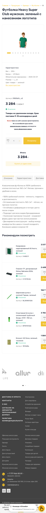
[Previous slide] (5, 373)
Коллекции (29, 450)
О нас (4, 404)
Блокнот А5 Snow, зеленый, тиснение (26, 339)
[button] (9, 53)
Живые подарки (30, 468)
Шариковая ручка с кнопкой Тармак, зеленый (26, 294)
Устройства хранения (33, 404)
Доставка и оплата (11, 397)
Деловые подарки (31, 439)
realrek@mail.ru (13, 485)
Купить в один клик (23, 164)
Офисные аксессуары (10, 435)
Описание (8, 178)
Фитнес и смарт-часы (33, 415)
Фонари (28, 411)
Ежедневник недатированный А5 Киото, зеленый (26, 248)
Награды (28, 461)
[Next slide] (40, 373)
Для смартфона (30, 400)
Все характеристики (13, 85)
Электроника (29, 397)
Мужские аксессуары (10, 464)
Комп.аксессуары (31, 408)
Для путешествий (8, 453)
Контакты (7, 400)
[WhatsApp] (8, 491)
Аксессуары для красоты (34, 457)
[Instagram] (4, 491)
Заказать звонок (13, 476)
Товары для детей (31, 453)
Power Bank (29, 419)
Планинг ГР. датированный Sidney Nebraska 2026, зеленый (26, 271)
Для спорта (6, 457)
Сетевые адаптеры (32, 422)
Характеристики (24, 178)
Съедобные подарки (32, 446)
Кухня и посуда (30, 429)
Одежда (5, 442)
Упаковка (28, 442)
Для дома (5, 461)
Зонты (4, 446)
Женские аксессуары (10, 468)
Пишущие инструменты (10, 439)
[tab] (23, 385)
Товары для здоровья (32, 464)
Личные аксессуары (32, 435)
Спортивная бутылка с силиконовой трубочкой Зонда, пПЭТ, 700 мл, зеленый (25, 316)
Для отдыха (6, 450)
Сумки (27, 426)
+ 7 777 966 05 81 (14, 473)
